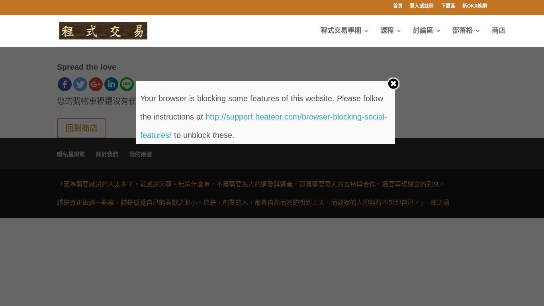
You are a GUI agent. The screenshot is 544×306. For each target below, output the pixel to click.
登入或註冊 (422, 6)
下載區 (448, 6)
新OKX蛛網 (474, 6)
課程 (387, 31)
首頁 (398, 6)
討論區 (423, 31)
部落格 (462, 31)
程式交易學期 (341, 31)
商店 (498, 31)
